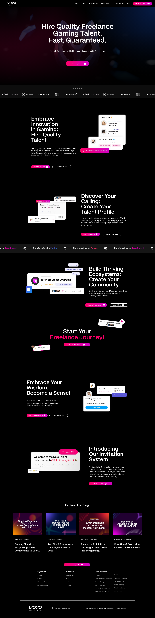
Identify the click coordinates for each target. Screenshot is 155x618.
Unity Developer (119, 588)
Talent (39, 575)
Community (41, 582)
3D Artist (98, 575)
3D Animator (118, 591)
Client (39, 579)
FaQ (67, 582)
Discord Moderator (120, 578)
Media (68, 585)
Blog (67, 579)
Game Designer (100, 585)
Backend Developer (102, 592)
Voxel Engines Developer (103, 579)
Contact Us (70, 575)
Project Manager (119, 585)
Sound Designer (100, 582)
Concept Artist (119, 581)
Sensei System (42, 585)
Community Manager (102, 588)
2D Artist (116, 575)
